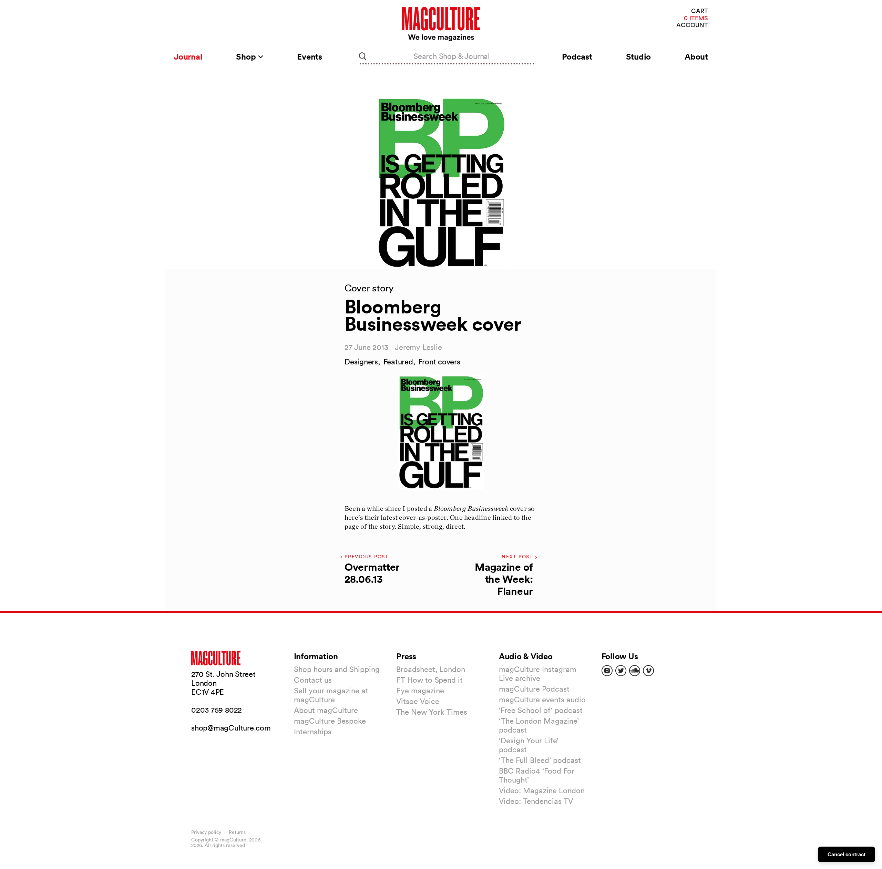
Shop (247, 56)
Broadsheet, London (430, 669)
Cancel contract (846, 854)
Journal (188, 56)
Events (309, 56)
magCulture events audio (542, 699)
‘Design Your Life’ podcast (528, 745)
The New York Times (431, 711)
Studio (638, 56)
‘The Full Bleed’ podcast (540, 760)
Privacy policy (206, 832)
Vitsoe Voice (417, 701)
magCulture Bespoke (330, 720)
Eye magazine (420, 690)
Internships (312, 731)
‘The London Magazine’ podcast (539, 725)
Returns (237, 832)
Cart (699, 11)
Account (692, 25)
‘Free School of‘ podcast (541, 710)
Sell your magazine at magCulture (331, 695)
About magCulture (326, 710)
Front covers (439, 361)
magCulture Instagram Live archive (537, 674)
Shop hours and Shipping (337, 669)
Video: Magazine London (542, 790)
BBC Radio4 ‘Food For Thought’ (536, 775)
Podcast (577, 56)
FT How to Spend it (429, 679)
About (696, 56)
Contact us (313, 679)
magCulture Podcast (534, 688)
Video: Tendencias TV (536, 801)
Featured (398, 361)
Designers (361, 361)
